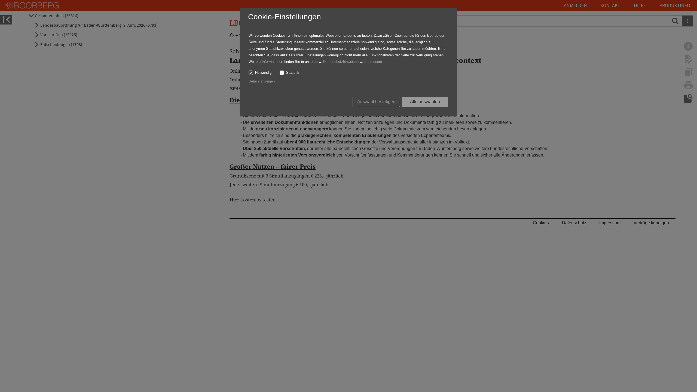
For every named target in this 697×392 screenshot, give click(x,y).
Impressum (373, 62)
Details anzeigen (262, 81)
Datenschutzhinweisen (341, 62)
